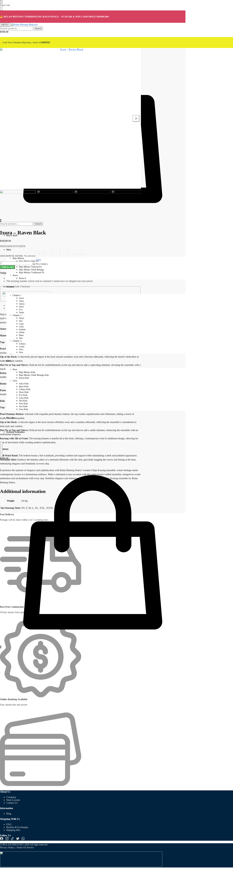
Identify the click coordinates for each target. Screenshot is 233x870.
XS (39, 254)
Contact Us (12, 802)
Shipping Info (13, 830)
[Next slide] (136, 118)
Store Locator (13, 800)
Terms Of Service (25, 847)
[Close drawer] (1, 8)
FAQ (8, 824)
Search (38, 28)
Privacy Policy (7, 847)
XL (72, 254)
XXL (81, 254)
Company (11, 797)
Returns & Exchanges (17, 827)
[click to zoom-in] (70, 118)
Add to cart (7, 267)
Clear (38, 259)
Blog (8, 813)
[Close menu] (1, 2)
